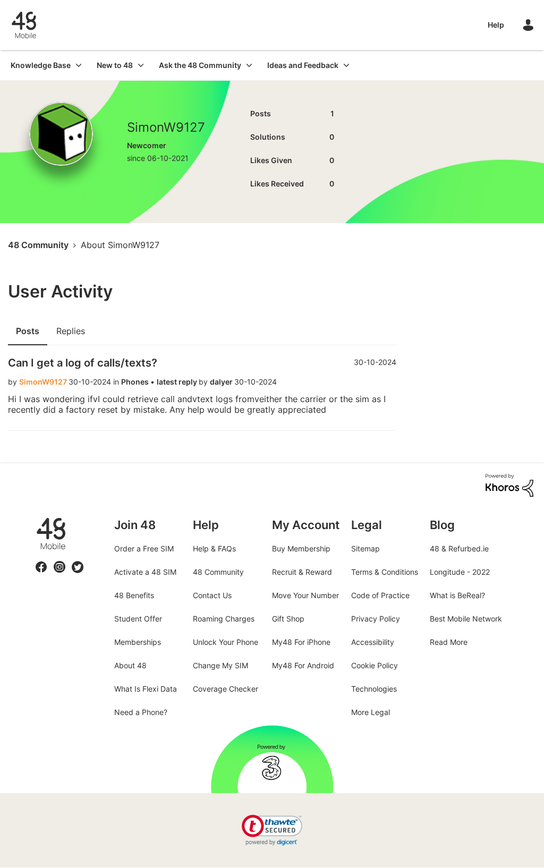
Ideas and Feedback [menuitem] (302, 65)
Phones (135, 381)
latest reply (178, 381)
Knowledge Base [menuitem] (41, 65)
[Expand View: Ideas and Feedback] (346, 65)
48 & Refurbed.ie (459, 548)
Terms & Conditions (384, 571)
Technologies (374, 688)
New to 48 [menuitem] (115, 65)
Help (496, 24)
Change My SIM (220, 665)
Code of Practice (380, 595)
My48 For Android (303, 665)
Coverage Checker (225, 688)
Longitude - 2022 (460, 571)
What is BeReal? (457, 595)
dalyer (222, 381)
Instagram (59, 560)
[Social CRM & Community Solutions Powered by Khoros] (509, 484)
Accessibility (372, 641)
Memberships (137, 641)
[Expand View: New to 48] (140, 65)
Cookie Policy (374, 665)
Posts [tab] (27, 331)
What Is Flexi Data (145, 688)
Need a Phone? (140, 712)
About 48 (130, 665)
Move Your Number (305, 595)
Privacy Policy (375, 618)
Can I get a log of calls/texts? (82, 362)
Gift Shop (288, 618)
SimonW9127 (44, 381)
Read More (449, 641)
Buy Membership (301, 548)
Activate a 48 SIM (145, 571)
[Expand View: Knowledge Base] (78, 65)
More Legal (370, 712)
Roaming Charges (223, 618)
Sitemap (365, 548)
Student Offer (138, 618)
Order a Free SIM (144, 548)
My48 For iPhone (301, 641)
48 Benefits (134, 595)
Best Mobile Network (466, 618)
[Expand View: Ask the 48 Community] (249, 65)
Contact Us (212, 595)
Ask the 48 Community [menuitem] (200, 65)
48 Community (24, 25)
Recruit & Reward (302, 571)
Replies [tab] (70, 331)
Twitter (78, 560)
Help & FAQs (214, 548)
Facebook (41, 560)
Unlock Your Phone (225, 641)
